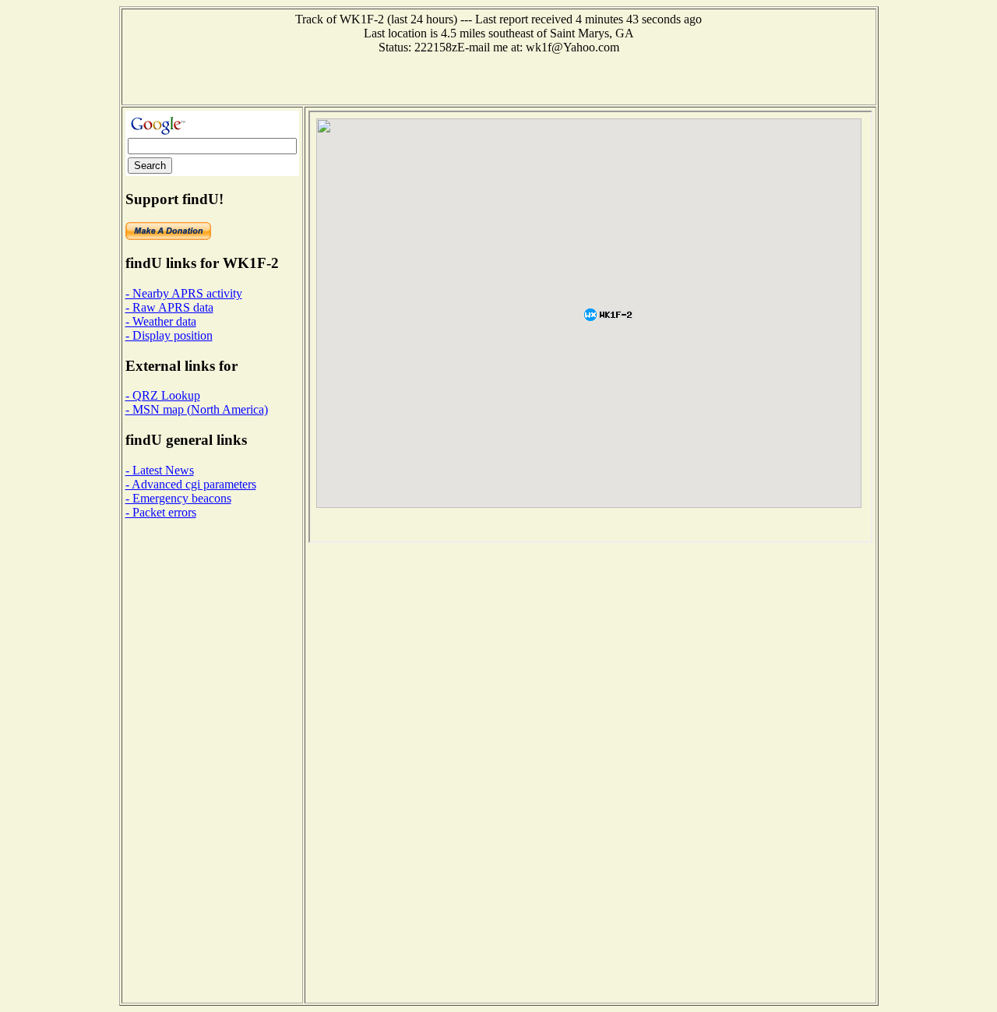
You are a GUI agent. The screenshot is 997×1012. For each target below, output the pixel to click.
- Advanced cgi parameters (190, 484)
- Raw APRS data (169, 307)
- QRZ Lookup (162, 395)
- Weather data (160, 321)
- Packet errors (160, 512)
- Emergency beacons (178, 498)
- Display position (169, 335)
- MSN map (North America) (196, 409)
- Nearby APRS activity (183, 293)
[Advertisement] (498, 78)
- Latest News (159, 470)
